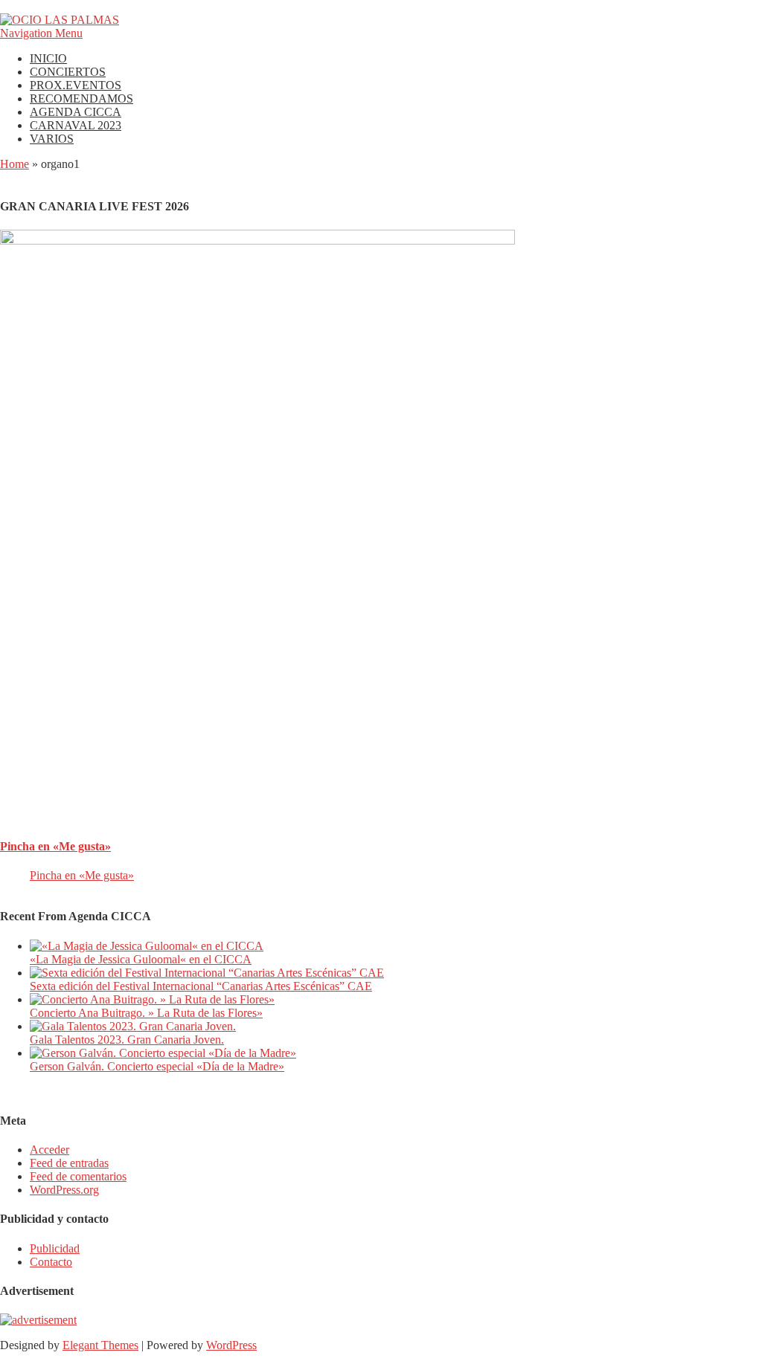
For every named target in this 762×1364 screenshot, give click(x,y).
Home (14, 164)
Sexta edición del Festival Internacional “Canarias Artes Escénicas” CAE (201, 986)
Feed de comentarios (78, 1176)
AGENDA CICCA (75, 112)
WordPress (231, 1345)
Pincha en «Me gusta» (55, 846)
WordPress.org (64, 1189)
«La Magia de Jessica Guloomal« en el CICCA (141, 959)
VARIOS (52, 138)
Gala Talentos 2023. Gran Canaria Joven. (127, 1039)
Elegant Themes (100, 1345)
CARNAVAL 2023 (75, 125)
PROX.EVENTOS (75, 85)
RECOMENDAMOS (81, 98)
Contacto (51, 1261)
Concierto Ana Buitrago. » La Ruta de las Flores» (146, 1012)
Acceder (49, 1149)
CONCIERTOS (68, 71)
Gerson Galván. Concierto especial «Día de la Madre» (157, 1066)
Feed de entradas (69, 1163)
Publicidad (55, 1248)
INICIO (48, 58)
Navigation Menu (41, 33)
